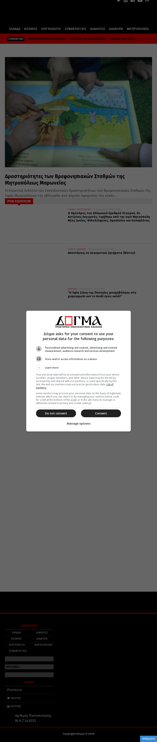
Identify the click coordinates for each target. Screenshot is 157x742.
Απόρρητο (148, 738)
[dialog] (78, 371)
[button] (78, 368)
